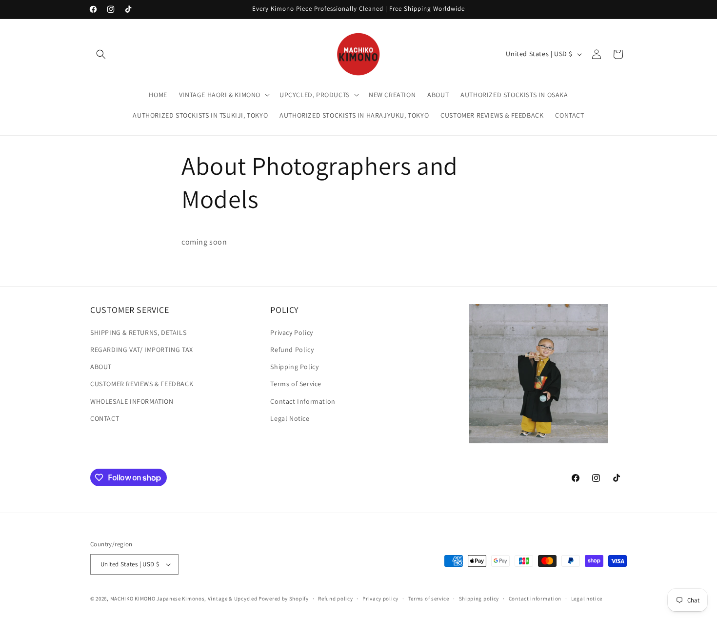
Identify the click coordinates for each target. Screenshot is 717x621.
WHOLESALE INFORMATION (132, 401)
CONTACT (104, 418)
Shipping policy (479, 598)
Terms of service (428, 598)
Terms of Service (295, 383)
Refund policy (335, 598)
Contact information (535, 598)
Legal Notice (289, 418)
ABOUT (101, 366)
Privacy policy (380, 598)
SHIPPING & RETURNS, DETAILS (138, 332)
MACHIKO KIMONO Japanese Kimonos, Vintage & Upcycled (184, 598)
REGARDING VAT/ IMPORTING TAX (141, 349)
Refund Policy (292, 349)
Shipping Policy (294, 366)
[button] (101, 54)
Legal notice (586, 598)
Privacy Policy (291, 332)
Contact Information (302, 401)
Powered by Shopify (284, 598)
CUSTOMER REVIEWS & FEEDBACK (141, 383)
